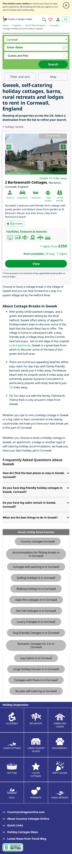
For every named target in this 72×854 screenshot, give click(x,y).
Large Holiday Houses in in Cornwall (36, 669)
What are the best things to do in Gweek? (30, 517)
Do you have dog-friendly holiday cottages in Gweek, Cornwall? (32, 490)
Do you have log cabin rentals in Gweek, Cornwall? (29, 504)
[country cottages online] (18, 18)
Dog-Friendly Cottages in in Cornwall (36, 633)
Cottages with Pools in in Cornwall (36, 680)
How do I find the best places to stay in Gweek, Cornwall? (34, 475)
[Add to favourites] (50, 20)
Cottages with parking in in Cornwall (36, 567)
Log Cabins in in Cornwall (36, 658)
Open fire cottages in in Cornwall (36, 600)
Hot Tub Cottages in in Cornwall (36, 611)
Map (53, 77)
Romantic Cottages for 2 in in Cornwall (36, 645)
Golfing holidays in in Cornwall (36, 578)
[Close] (66, 5)
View (36, 264)
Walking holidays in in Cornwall (36, 589)
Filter (20, 77)
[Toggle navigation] (65, 19)
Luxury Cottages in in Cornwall (36, 622)
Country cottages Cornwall (38, 541)
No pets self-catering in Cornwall (36, 691)
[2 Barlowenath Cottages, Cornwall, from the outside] (36, 153)
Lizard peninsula (19, 345)
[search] (44, 19)
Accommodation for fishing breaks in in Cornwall (36, 554)
